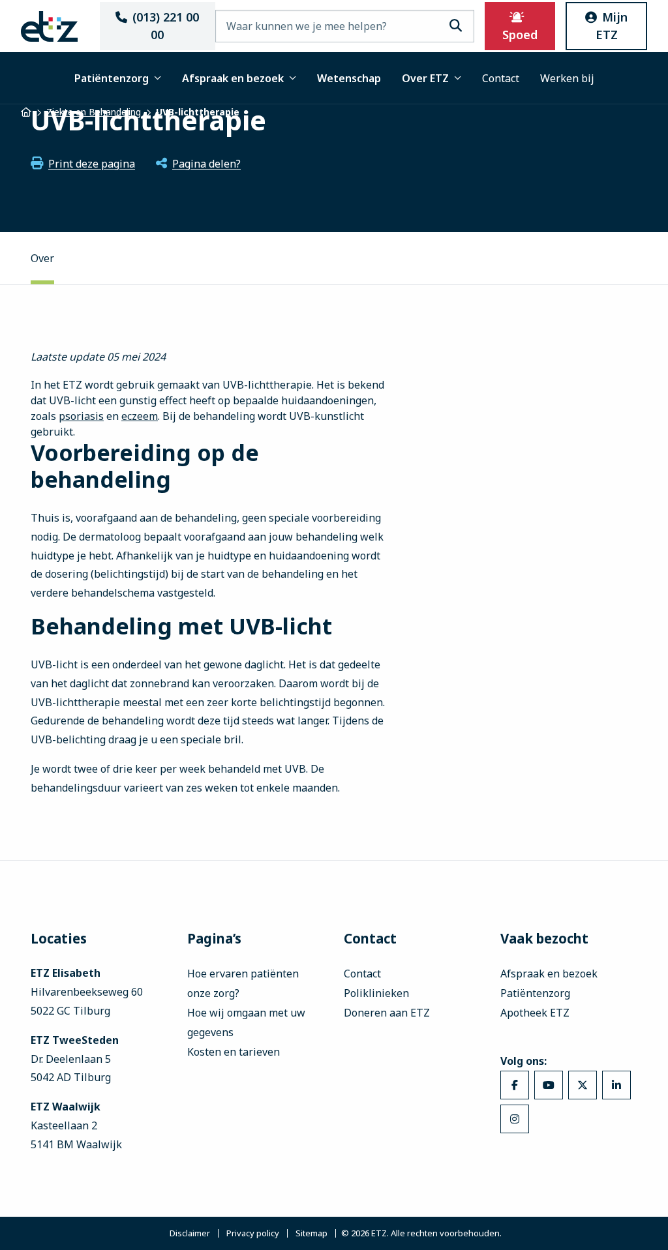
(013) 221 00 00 (165, 25)
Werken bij (567, 78)
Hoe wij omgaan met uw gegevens (246, 1022)
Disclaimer (190, 1233)
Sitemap (311, 1233)
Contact (500, 78)
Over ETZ (425, 78)
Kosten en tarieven (233, 1052)
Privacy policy (252, 1233)
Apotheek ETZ (534, 1012)
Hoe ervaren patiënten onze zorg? (243, 983)
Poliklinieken (376, 993)
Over (42, 258)
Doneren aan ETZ (387, 1012)
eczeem (139, 416)
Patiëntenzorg (111, 78)
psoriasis (81, 416)
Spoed (520, 34)
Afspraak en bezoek (233, 78)
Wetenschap (349, 78)
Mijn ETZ (612, 25)
